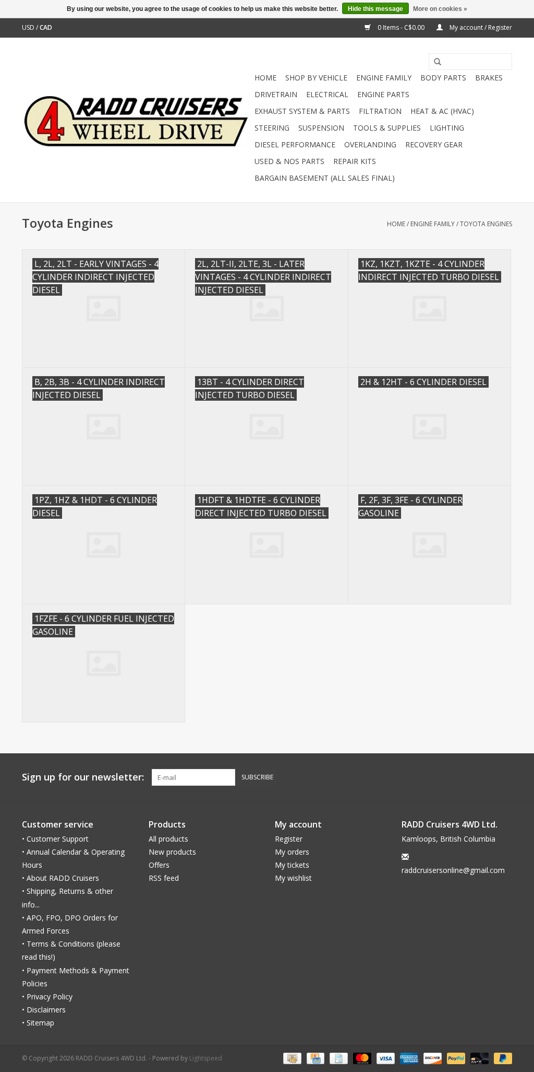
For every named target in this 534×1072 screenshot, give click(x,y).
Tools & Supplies (387, 128)
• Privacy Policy (47, 996)
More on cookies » (440, 9)
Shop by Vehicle (316, 78)
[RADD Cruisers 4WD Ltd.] (136, 119)
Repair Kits (354, 161)
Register (288, 839)
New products (172, 852)
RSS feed (164, 878)
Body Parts (443, 78)
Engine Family (383, 78)
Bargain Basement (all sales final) (324, 178)
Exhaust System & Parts (302, 111)
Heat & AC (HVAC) (442, 111)
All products (168, 839)
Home (265, 78)
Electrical (327, 94)
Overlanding (370, 144)
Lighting (447, 128)
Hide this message (375, 9)
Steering (271, 128)
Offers (159, 865)
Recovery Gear (434, 144)
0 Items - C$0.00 (401, 27)
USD (29, 27)
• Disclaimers (44, 1010)
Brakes (489, 78)
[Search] (434, 62)
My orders (292, 852)
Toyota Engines (486, 223)
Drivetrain (275, 94)
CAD (46, 27)
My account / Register (480, 27)
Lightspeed (205, 1058)
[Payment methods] (291, 1058)
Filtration (380, 111)
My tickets (292, 865)
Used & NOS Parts (289, 161)
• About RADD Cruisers (60, 878)
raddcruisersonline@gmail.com (453, 870)
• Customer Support (55, 839)
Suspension (321, 128)
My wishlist (293, 878)
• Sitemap (38, 1023)
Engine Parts (383, 94)
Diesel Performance (294, 144)
